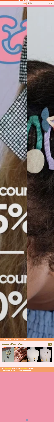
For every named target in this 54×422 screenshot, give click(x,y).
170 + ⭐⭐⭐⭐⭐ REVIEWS (19, 368)
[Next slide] (38, 354)
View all (50, 344)
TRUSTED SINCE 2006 (20, 370)
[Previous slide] (28, 354)
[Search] (48, 3)
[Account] (49, 3)
